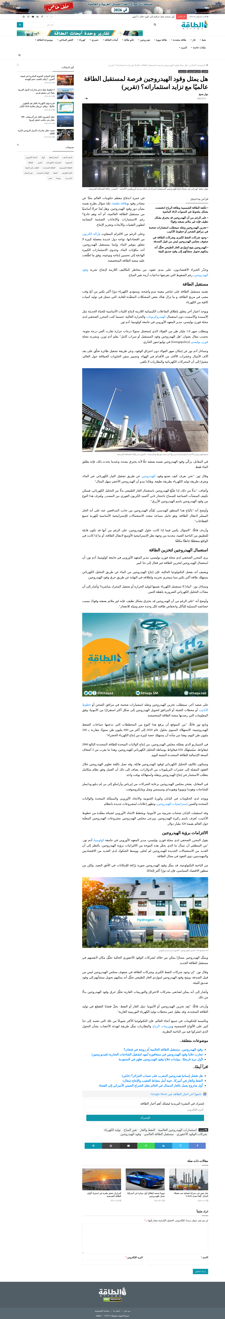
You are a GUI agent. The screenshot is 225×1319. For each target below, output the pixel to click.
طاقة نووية (161, 40)
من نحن (127, 1311)
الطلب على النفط (32, 168)
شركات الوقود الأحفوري (192, 1134)
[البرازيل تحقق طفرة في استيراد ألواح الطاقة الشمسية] (101, 1179)
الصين (40, 163)
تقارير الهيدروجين (194, 71)
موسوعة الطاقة (45, 40)
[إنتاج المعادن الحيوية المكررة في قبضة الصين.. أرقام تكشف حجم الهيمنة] (65, 80)
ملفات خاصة (199, 47)
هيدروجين (145, 40)
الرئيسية (201, 65)
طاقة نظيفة (119, 203)
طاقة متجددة (179, 40)
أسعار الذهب (67, 157)
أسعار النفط (53, 157)
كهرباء (82, 40)
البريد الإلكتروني (134, 1257)
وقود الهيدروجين (130, 1134)
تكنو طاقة (129, 40)
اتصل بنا (116, 1311)
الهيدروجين (149, 476)
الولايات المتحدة (43, 173)
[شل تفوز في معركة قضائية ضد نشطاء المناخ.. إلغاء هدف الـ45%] (188, 1179)
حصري (95, 40)
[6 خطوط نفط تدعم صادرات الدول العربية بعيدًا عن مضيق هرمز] (65, 94)
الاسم (204, 1257)
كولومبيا (99, 840)
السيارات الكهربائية (53, 163)
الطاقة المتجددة (49, 168)
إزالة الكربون (90, 233)
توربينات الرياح (162, 1026)
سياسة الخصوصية (102, 1311)
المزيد (184, 47)
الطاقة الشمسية (66, 168)
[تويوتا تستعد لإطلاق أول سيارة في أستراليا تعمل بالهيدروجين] (145, 1179)
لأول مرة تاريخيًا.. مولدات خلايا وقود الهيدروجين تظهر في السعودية (161, 1059)
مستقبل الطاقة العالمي (159, 1134)
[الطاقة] (194, 24)
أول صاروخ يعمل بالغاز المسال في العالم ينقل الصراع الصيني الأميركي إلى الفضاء (151, 1085)
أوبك (43, 157)
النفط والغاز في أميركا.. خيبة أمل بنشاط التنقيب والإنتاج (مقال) (163, 1080)
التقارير (192, 65)
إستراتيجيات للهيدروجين (172, 803)
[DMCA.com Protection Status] (112, 1300)
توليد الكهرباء (112, 1130)
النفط (55, 173)
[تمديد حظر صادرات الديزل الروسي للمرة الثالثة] (65, 134)
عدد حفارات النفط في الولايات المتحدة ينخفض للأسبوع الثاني (144, 16)
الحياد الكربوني (31, 157)
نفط (204, 40)
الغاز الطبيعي (67, 173)
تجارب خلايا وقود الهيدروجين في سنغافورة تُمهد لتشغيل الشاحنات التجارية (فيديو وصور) (147, 1054)
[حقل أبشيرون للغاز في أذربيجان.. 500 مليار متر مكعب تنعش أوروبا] (65, 121)
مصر (50, 178)
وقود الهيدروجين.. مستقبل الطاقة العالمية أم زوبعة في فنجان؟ (163, 1049)
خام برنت (68, 178)
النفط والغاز (147, 1130)
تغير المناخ (130, 1130)
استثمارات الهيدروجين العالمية (177, 1130)
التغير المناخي (66, 40)
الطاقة (30, 163)
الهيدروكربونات (156, 316)
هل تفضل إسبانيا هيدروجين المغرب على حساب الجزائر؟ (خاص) (162, 1075)
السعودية (68, 163)
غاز (194, 40)
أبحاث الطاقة (111, 40)
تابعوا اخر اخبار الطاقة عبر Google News (176, 1094)
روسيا (58, 178)
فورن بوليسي (199, 341)
